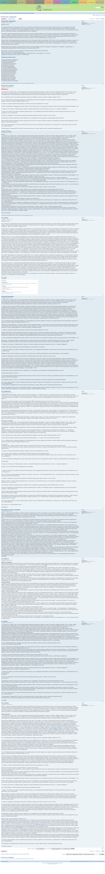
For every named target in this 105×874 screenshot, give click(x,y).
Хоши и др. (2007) (34, 731)
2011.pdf (4, 286)
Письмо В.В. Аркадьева (8, 17)
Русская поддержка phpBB (52, 863)
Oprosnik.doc (5, 282)
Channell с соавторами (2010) (16, 826)
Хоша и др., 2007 (38, 723)
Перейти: (63, 854)
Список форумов (4, 13)
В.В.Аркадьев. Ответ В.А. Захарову (10, 509)
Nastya (3, 22)
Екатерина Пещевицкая (7, 296)
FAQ (95, 15)
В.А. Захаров (4, 217)
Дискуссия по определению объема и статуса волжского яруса (21, 13)
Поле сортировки (48, 848)
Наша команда (73, 861)
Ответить (2, 18)
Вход (104, 15)
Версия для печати (102, 13)
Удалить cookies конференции (82, 861)
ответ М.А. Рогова (6, 131)
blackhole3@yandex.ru (31, 53)
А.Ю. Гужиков (5, 703)
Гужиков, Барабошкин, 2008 (55, 728)
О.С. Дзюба (4, 621)
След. (102, 848)
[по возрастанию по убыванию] (68, 848)
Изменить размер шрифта (104, 13)
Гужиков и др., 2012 (32, 741)
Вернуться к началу (103, 84)
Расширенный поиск (100, 8)
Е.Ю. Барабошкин (6, 391)
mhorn (3, 132)
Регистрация (99, 15)
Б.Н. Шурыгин (5, 558)
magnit (3, 219)
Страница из (98, 18)
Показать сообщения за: (31, 848)
